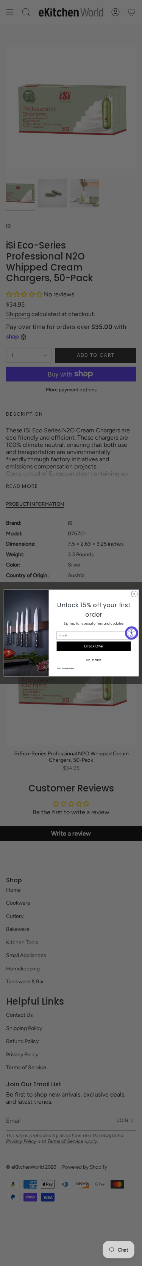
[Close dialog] (134, 594)
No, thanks (93, 659)
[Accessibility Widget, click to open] (131, 633)
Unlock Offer (93, 646)
